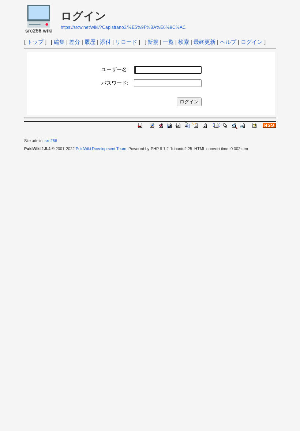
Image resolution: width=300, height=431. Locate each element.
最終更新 (204, 42)
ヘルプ (228, 42)
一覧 (168, 42)
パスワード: (114, 83)
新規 (152, 42)
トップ (35, 42)
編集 (59, 42)
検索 (183, 42)
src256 (51, 140)
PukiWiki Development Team (101, 148)
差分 (74, 42)
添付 (105, 42)
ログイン (252, 42)
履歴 (90, 42)
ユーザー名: (114, 69)
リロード (126, 42)
